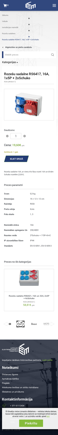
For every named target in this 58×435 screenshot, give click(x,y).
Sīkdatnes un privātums (13, 391)
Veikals (5, 21)
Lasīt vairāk (47, 360)
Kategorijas (9, 62)
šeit (48, 416)
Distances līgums (10, 374)
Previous (5, 324)
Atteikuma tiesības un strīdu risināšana (20, 387)
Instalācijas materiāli (10, 27)
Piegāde (6, 383)
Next (52, 324)
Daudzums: (9, 130)
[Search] (52, 54)
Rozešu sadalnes (8, 33)
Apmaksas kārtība (10, 378)
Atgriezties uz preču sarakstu (18, 47)
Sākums (5, 15)
